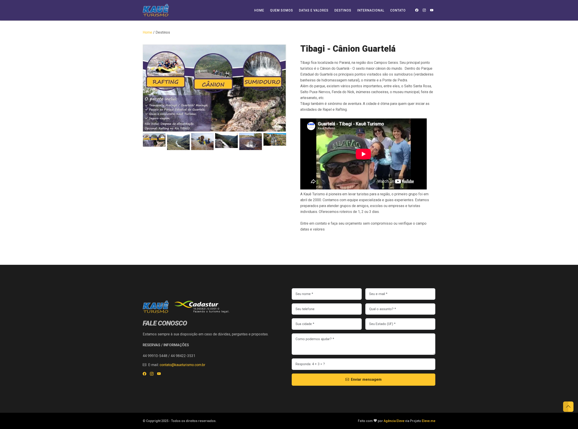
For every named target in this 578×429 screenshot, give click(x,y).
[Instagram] (424, 10)
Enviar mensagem (366, 379)
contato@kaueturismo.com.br (182, 365)
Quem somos (281, 10)
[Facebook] (416, 10)
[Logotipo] (156, 10)
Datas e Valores (314, 10)
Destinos (342, 10)
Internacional (370, 10)
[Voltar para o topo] (568, 406)
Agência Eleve (394, 421)
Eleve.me (428, 421)
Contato (398, 10)
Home (259, 10)
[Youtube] (431, 10)
